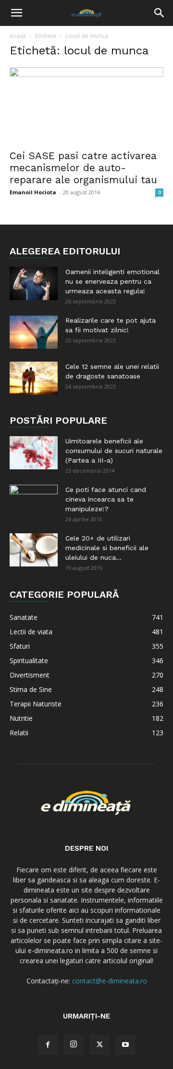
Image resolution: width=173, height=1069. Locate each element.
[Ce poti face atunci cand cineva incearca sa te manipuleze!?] (34, 501)
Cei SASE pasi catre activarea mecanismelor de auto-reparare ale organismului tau (83, 168)
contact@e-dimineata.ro (109, 980)
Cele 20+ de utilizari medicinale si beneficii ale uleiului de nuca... (106, 547)
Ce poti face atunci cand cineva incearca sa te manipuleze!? (105, 499)
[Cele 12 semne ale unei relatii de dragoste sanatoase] (34, 378)
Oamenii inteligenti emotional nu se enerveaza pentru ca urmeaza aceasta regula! (112, 281)
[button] (16, 13)
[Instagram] (73, 1044)
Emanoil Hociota (33, 192)
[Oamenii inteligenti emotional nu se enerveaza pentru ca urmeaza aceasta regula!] (34, 283)
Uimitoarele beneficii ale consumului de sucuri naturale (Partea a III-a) (113, 450)
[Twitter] (99, 1045)
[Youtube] (125, 1045)
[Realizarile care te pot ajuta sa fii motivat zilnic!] (34, 332)
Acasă (18, 36)
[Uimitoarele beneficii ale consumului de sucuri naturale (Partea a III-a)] (34, 452)
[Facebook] (47, 1045)
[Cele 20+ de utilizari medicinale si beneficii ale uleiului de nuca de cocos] (34, 549)
